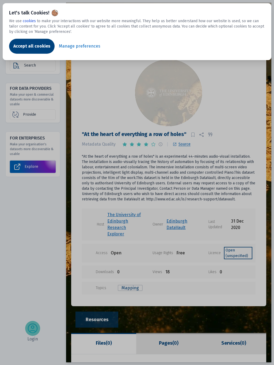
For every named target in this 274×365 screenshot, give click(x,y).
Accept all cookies (31, 46)
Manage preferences (79, 46)
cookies (29, 21)
